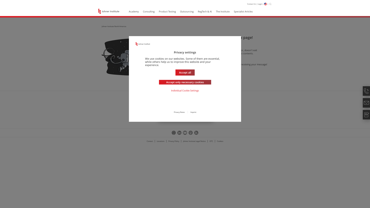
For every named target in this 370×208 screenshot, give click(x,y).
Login (260, 4)
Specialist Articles (243, 11)
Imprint (193, 112)
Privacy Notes (179, 112)
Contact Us (251, 4)
